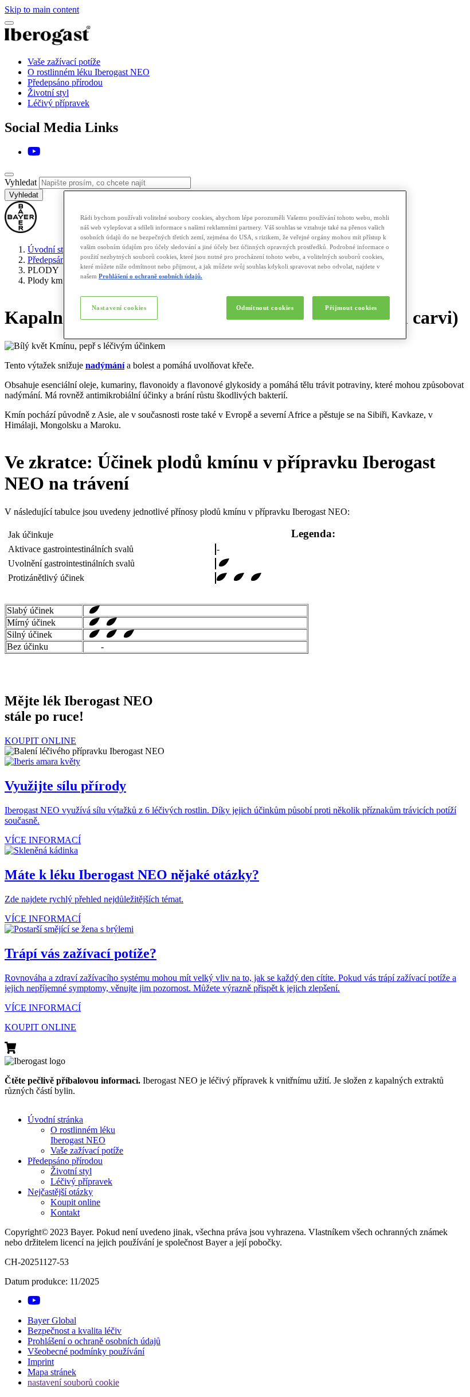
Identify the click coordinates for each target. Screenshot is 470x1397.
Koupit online (75, 1202)
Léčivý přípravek (58, 103)
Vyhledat (21, 182)
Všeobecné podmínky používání (86, 1351)
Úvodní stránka (55, 249)
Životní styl (48, 93)
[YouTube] (34, 152)
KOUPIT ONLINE (40, 741)
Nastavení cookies (119, 307)
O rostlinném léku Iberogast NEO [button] (82, 1135)
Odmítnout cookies (265, 307)
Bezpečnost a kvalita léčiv (75, 1331)
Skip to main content (42, 9)
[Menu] (9, 23)
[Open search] (9, 174)
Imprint (41, 1362)
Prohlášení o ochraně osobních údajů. (150, 276)
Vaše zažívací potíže (64, 62)
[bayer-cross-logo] (21, 230)
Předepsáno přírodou (65, 82)
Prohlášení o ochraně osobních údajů (94, 1341)
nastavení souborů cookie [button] (73, 1382)
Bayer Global (52, 1320)
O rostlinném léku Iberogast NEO (89, 72)
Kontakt (65, 1212)
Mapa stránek (52, 1372)
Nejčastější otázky (60, 1192)
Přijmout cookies (351, 307)
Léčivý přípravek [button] (81, 1181)
